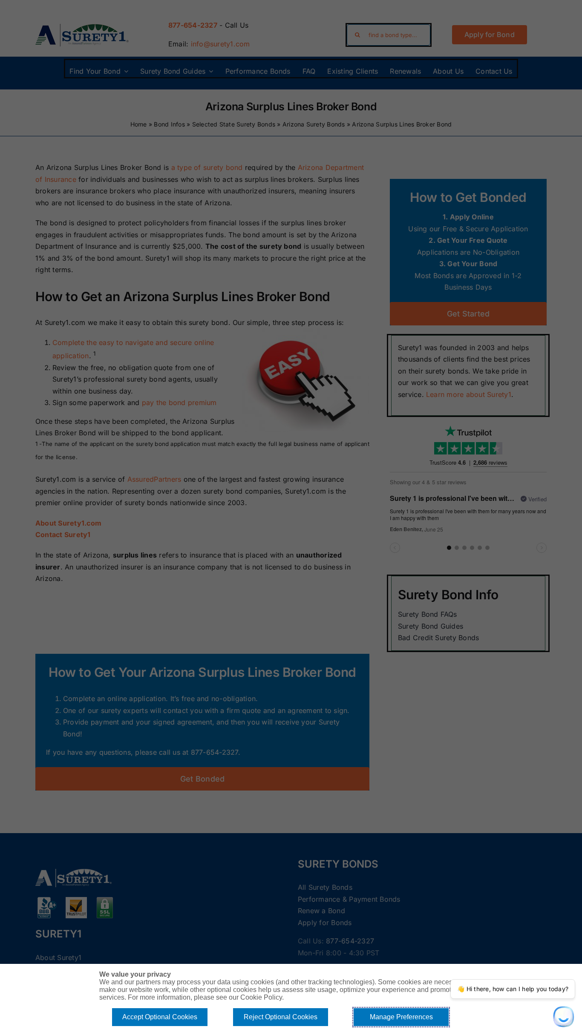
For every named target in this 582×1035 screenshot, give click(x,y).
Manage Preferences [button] (401, 1017)
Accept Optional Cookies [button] (159, 1017)
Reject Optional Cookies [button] (280, 1017)
